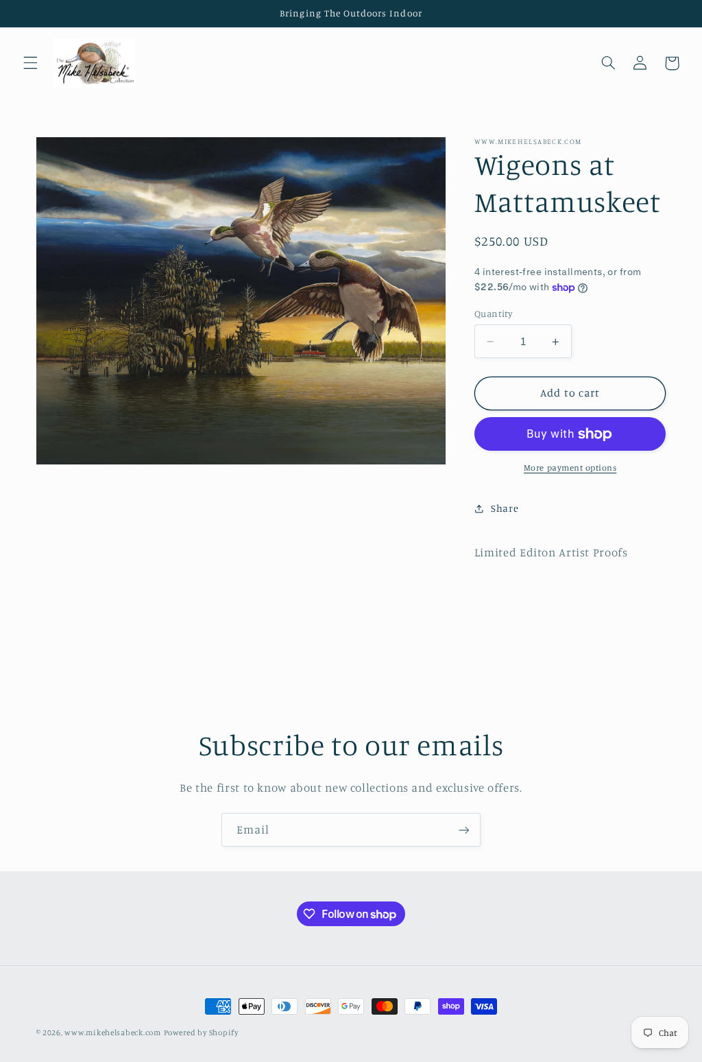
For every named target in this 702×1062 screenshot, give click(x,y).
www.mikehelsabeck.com (112, 1032)
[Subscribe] (464, 830)
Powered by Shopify (201, 1032)
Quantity (493, 313)
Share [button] (504, 508)
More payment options (570, 467)
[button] (30, 63)
